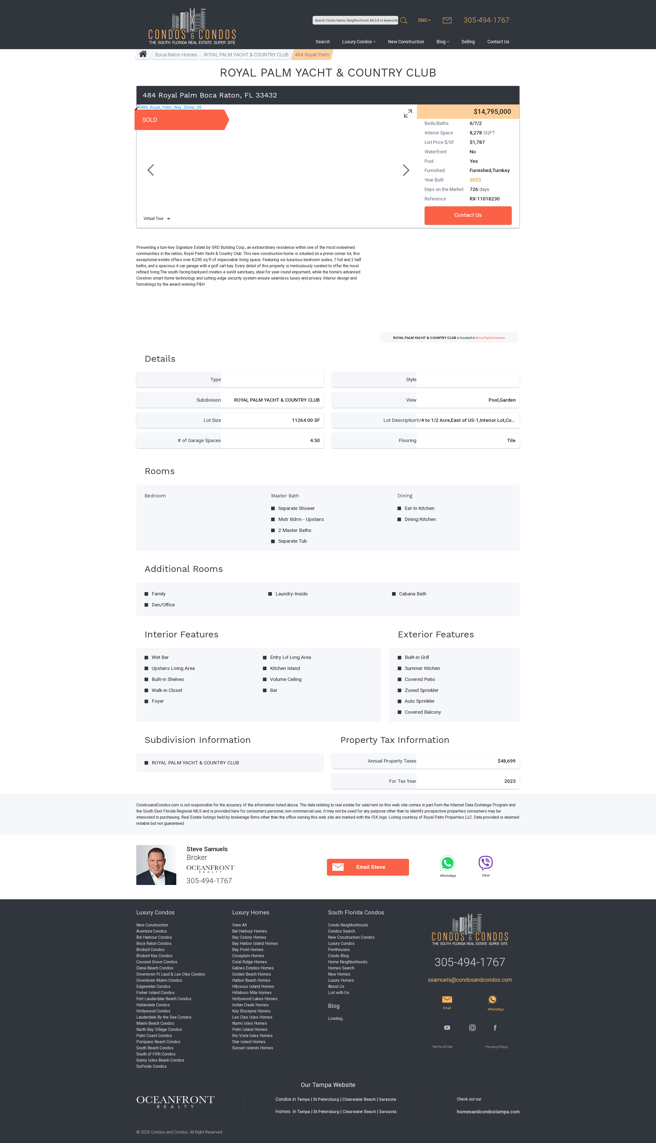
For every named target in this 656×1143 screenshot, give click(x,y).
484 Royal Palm (312, 55)
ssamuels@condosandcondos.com (470, 980)
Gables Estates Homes (253, 968)
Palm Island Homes (250, 1029)
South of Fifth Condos (156, 1054)
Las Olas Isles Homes (252, 1017)
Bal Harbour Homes (249, 931)
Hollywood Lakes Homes (255, 998)
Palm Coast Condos (154, 1035)
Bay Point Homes (247, 949)
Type (215, 379)
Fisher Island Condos (155, 992)
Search (323, 41)
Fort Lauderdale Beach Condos (163, 998)
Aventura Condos (151, 931)
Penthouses (339, 949)
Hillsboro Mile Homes (252, 992)
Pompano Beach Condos (158, 1041)
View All (239, 925)
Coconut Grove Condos (156, 961)
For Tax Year (402, 781)
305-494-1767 (486, 20)
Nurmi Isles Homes (249, 1023)
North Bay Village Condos (159, 1029)
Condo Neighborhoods (348, 925)
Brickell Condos (150, 949)
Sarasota (387, 1099)
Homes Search (341, 968)
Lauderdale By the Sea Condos (163, 1017)
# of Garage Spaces (199, 440)
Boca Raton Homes (177, 55)
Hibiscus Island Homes (253, 986)
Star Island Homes (248, 1041)
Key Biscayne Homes (251, 1011)
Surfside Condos (151, 1066)
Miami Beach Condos (155, 1023)
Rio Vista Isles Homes (252, 1035)
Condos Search (341, 931)
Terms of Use (442, 1046)
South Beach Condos (154, 1047)
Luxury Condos (357, 41)
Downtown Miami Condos (159, 980)
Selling (468, 41)
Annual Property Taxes (392, 761)
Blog (441, 41)
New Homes (339, 974)
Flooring (407, 440)
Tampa (303, 1099)
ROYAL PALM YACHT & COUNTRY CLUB (246, 55)
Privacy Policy (497, 1047)
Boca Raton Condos (153, 943)
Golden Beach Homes (251, 974)
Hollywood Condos (153, 1011)
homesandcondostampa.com (488, 1112)
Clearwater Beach (359, 1099)
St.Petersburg (326, 1099)
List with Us (338, 992)
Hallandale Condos (153, 1004)
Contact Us (498, 41)
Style (411, 379)
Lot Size (212, 420)
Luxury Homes (341, 980)
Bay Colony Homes (249, 937)
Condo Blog (338, 955)
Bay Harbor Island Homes (255, 943)
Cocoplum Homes (248, 955)
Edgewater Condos (153, 986)
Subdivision (209, 400)
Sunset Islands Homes (252, 1047)
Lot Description (399, 420)
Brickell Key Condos (154, 955)
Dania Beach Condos (154, 968)
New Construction (406, 41)
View (411, 400)
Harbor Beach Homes (251, 980)
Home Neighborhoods (347, 961)
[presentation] (150, 170)
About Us (336, 986)
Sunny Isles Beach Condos (160, 1060)
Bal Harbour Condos (154, 937)
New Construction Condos (351, 937)
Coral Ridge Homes (249, 961)
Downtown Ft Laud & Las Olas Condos (170, 974)
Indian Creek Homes (250, 1004)
